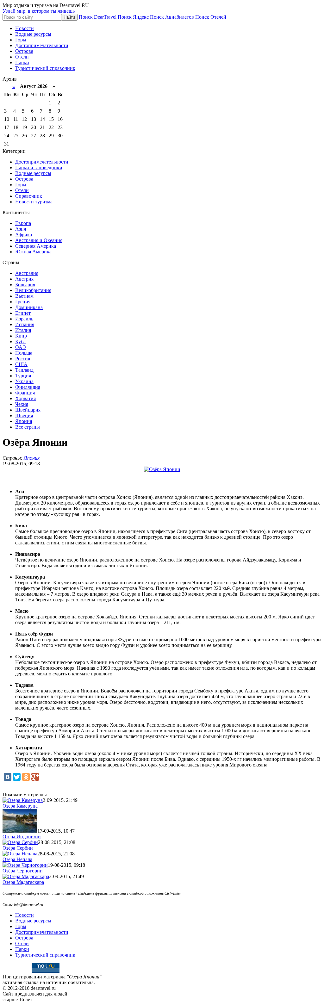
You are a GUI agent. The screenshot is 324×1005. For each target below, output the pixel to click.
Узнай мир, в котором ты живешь (39, 11)
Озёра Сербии (18, 848)
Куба (20, 341)
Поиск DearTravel (97, 17)
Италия (23, 330)
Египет (23, 313)
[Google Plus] (35, 777)
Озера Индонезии (22, 836)
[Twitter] (17, 777)
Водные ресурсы (33, 34)
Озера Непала (17, 859)
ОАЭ (20, 347)
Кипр (21, 335)
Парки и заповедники (38, 167)
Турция (23, 375)
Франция (25, 392)
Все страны (27, 427)
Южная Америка (33, 251)
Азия (20, 229)
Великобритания (33, 290)
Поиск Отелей (210, 17)
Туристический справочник (45, 68)
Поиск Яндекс (133, 17)
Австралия (26, 273)
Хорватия (25, 398)
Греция (22, 301)
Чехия (21, 404)
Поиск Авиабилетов (172, 17)
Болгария (25, 284)
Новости (24, 28)
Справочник (28, 196)
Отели (22, 56)
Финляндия (27, 387)
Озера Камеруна (20, 806)
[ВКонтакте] (7, 777)
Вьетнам (24, 296)
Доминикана (29, 307)
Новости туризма (34, 201)
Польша (23, 353)
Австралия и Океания (38, 240)
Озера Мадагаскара (23, 882)
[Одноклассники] (26, 777)
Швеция (24, 415)
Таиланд (24, 370)
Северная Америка (35, 246)
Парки (22, 62)
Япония (23, 421)
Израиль (24, 318)
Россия (22, 358)
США (21, 364)
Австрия (24, 279)
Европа (23, 223)
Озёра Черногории (23, 870)
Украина (24, 381)
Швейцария (27, 410)
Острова (24, 51)
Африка (23, 234)
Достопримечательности (41, 45)
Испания (24, 324)
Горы (20, 39)
